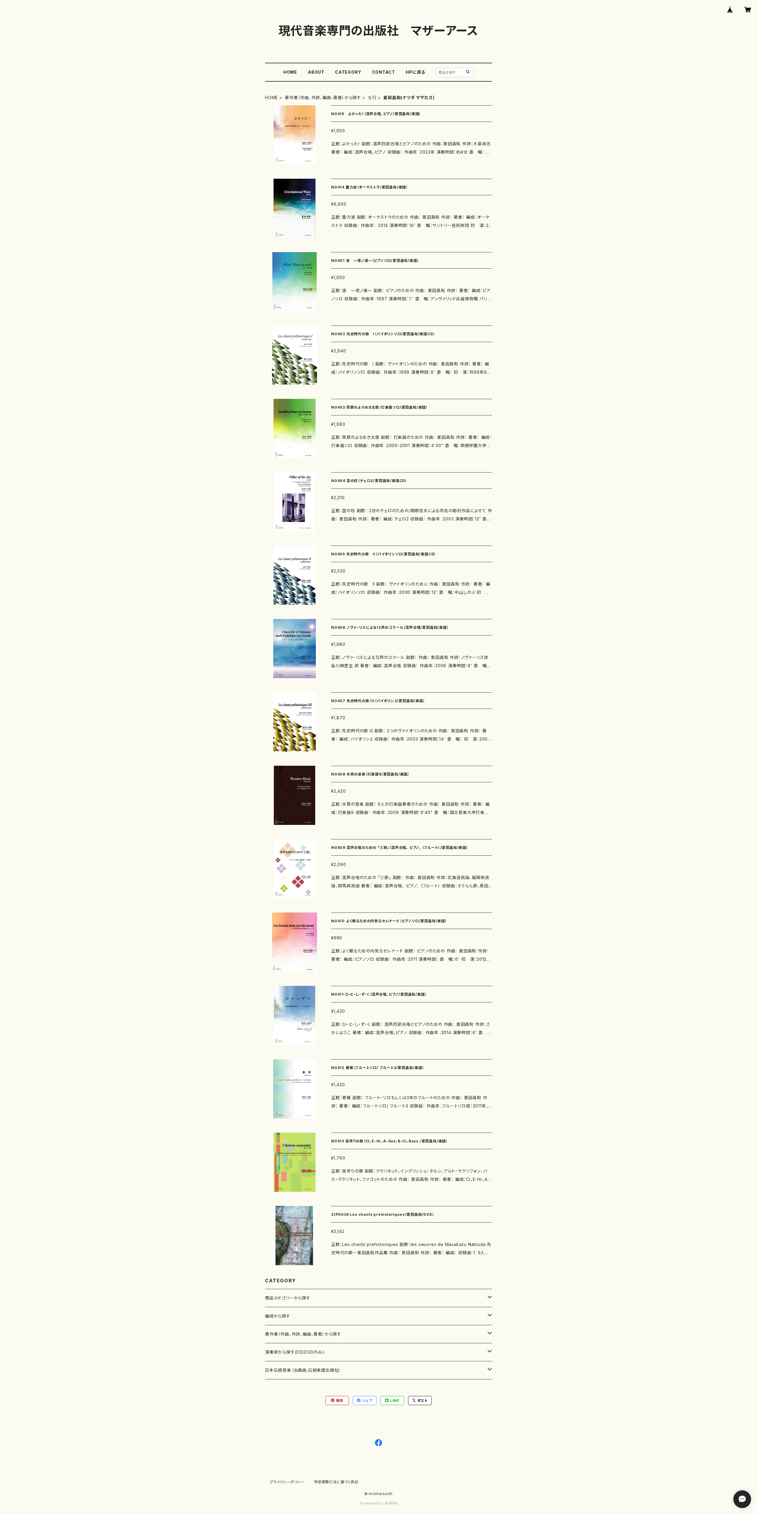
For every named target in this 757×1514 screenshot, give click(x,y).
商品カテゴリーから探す (287, 1297)
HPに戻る (415, 72)
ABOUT (316, 72)
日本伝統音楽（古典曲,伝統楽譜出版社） (303, 1370)
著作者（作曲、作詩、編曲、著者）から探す (323, 97)
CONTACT (383, 72)
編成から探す (277, 1315)
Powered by (372, 1503)
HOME (290, 72)
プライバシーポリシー (287, 1482)
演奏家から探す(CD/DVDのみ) (294, 1352)
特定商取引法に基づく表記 (336, 1482)
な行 (372, 97)
